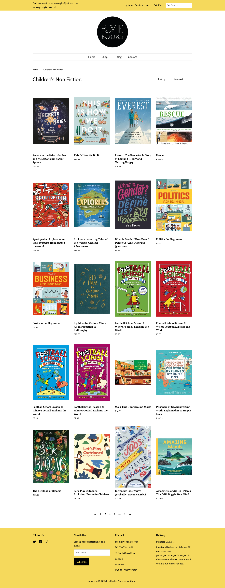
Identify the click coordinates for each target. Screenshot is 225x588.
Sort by (162, 79)
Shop (105, 56)
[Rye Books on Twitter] (34, 542)
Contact (132, 56)
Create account (142, 5)
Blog (119, 56)
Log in (127, 5)
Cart (160, 5)
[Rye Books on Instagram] (46, 542)
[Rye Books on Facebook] (40, 542)
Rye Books (111, 580)
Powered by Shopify (127, 580)
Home (91, 56)
